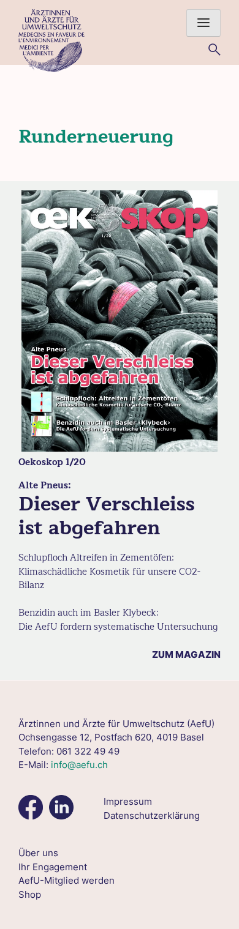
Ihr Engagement (52, 867)
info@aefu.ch (79, 764)
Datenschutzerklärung (152, 815)
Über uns (38, 853)
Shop (29, 894)
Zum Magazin (186, 654)
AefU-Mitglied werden (66, 880)
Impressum (128, 801)
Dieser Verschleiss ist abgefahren (106, 515)
